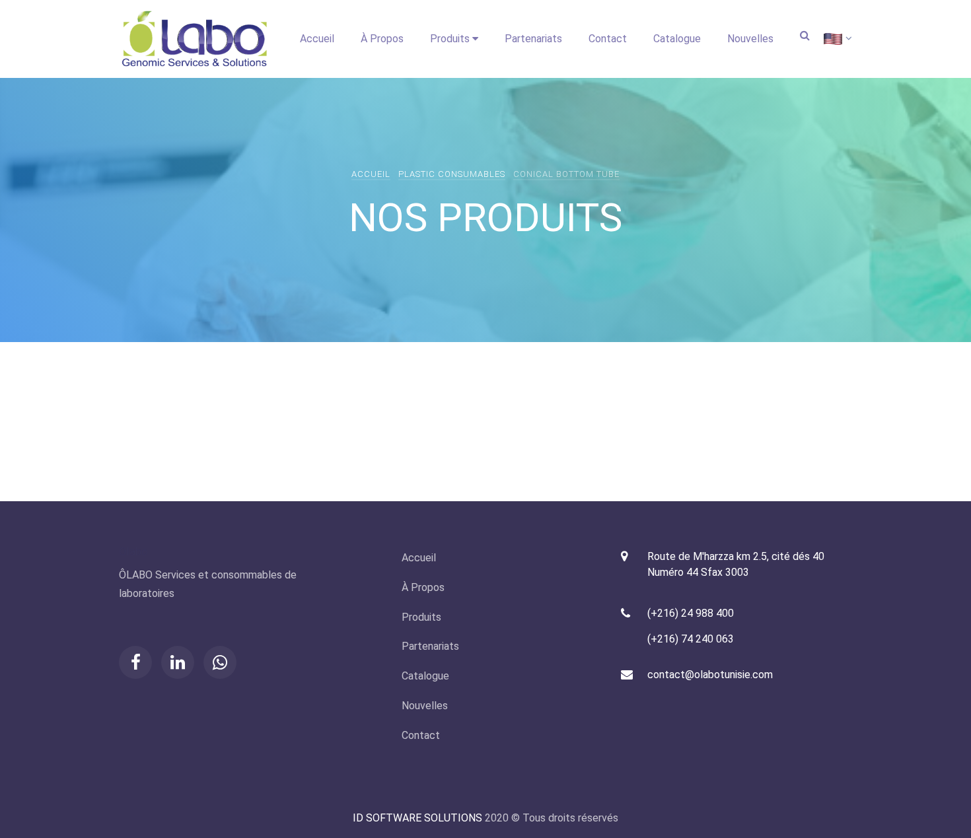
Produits (451, 38)
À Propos (382, 38)
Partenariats (533, 38)
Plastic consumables (451, 174)
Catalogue (677, 38)
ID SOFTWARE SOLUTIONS (417, 818)
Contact (608, 38)
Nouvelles (750, 38)
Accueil (317, 38)
